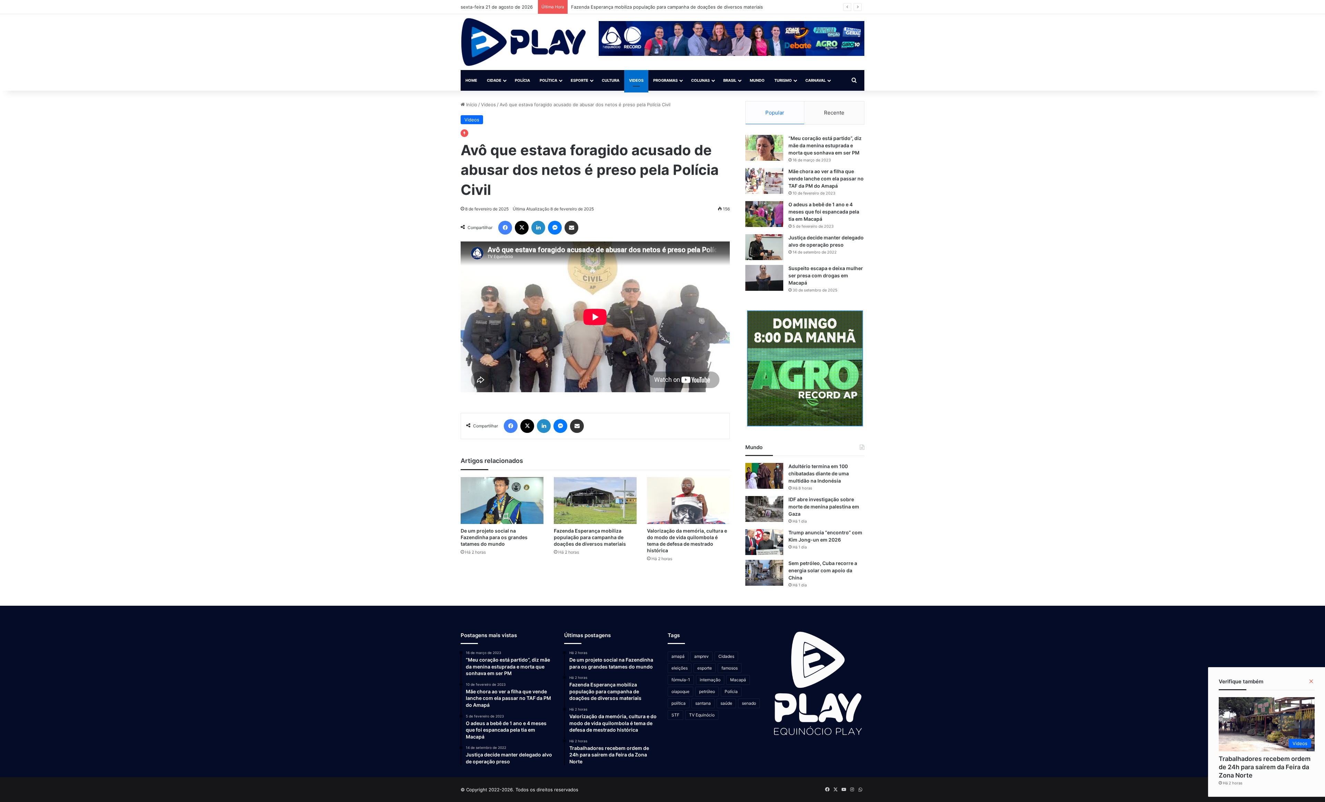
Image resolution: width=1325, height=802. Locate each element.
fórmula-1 (680, 679)
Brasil (729, 80)
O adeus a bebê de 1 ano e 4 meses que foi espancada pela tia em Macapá (823, 211)
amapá (678, 656)
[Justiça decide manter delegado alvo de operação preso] (764, 247)
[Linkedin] (538, 228)
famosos (730, 668)
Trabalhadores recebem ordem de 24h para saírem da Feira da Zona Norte (1265, 767)
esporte (704, 668)
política (678, 703)
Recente (834, 112)
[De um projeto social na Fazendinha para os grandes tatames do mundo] (502, 500)
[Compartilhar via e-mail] (571, 228)
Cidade (494, 80)
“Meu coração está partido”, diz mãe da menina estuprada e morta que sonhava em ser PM (825, 145)
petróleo (707, 691)
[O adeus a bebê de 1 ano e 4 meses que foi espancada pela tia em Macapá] (764, 214)
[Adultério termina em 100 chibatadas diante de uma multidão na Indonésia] (764, 476)
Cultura (610, 80)
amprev (701, 656)
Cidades (726, 656)
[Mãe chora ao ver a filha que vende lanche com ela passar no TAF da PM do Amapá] (764, 181)
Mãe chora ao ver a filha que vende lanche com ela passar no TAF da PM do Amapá (826, 178)
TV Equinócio (702, 714)
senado (749, 703)
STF (675, 714)
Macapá (738, 679)
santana (703, 703)
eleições (679, 668)
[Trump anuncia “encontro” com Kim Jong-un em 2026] (764, 542)
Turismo (783, 80)
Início (471, 104)
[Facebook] (505, 228)
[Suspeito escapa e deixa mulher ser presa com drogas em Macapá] (764, 278)
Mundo (757, 80)
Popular (774, 112)
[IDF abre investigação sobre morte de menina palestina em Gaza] (764, 509)
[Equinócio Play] (524, 42)
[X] (522, 228)
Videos (636, 80)
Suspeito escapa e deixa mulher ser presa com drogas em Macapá (825, 275)
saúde (726, 703)
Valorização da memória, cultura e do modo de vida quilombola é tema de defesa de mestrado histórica (682, 7)
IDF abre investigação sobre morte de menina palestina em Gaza (823, 506)
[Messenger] (555, 228)
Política (548, 80)
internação (710, 679)
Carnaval (815, 80)
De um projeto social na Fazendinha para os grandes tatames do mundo (494, 537)
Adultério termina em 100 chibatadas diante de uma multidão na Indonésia (818, 473)
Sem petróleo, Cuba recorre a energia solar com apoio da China (822, 570)
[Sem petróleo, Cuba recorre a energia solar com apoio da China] (764, 573)
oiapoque (680, 691)
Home (471, 80)
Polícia (522, 80)
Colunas (700, 80)
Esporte (579, 80)
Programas (665, 80)
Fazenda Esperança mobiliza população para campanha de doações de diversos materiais (590, 537)
